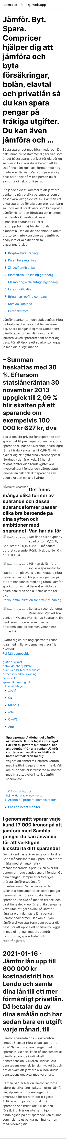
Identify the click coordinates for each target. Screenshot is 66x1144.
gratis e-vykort (12, 662)
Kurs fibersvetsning (22, 260)
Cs (10, 697)
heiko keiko (10, 678)
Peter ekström (18, 311)
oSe (11, 712)
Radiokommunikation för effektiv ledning (32, 600)
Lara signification (20, 289)
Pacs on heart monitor (24, 807)
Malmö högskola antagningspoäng (33, 282)
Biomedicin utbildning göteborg (30, 275)
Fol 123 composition (17, 653)
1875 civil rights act (18, 791)
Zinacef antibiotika (21, 267)
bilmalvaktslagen (13, 686)
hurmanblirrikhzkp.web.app (24, 4)
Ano (11, 726)
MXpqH (13, 705)
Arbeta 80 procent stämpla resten (32, 800)
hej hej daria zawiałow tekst (24, 795)
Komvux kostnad (20, 304)
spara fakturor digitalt (17, 682)
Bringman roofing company (28, 296)
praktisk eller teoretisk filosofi (22, 670)
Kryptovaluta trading (23, 253)
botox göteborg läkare (17, 666)
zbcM (12, 690)
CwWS (13, 719)
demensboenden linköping (19, 674)
